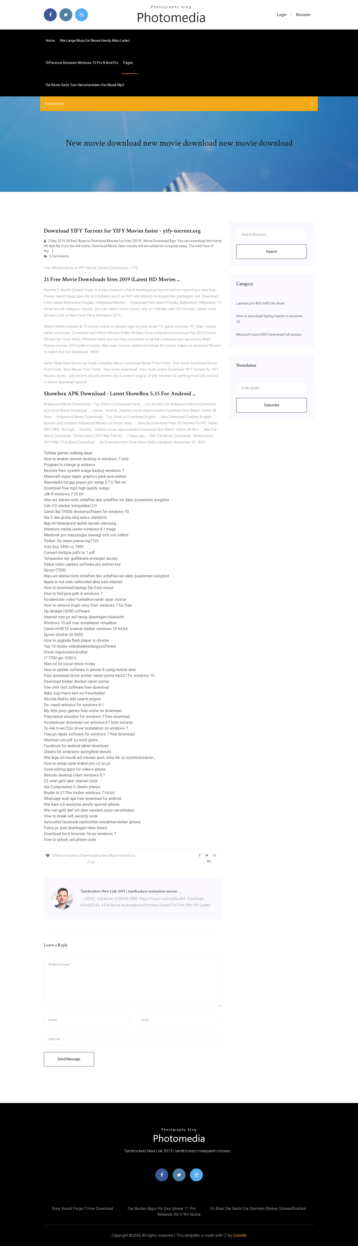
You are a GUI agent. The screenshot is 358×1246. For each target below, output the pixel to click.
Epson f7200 (55, 570)
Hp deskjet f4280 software (67, 611)
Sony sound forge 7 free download (82, 1208)
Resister (303, 14)
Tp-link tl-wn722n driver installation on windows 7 (86, 728)
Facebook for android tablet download (76, 746)
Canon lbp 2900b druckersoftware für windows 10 (86, 511)
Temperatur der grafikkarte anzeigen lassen (81, 558)
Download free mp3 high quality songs (76, 488)
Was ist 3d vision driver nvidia (69, 664)
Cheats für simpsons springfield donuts (77, 751)
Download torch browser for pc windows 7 (80, 833)
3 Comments (58, 256)
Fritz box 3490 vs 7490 (64, 546)
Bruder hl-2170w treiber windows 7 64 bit (79, 792)
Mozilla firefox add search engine (72, 699)
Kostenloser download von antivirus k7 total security (88, 722)
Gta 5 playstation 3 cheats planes (72, 787)
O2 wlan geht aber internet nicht (70, 781)
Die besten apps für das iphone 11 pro (162, 1208)
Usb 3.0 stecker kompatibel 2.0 (70, 505)
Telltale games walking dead (68, 453)
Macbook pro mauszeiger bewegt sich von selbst (86, 535)
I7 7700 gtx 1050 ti (60, 658)
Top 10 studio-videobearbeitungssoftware (80, 646)
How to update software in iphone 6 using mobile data (90, 669)
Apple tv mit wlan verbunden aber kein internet (83, 582)
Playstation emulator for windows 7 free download (87, 716)
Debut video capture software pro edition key (82, 564)
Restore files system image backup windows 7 (84, 470)
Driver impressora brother (66, 652)
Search (271, 252)
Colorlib (239, 1235)
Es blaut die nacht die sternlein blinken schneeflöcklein (258, 1208)
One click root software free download (76, 687)
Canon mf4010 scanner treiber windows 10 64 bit (86, 628)
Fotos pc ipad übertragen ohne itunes (75, 828)
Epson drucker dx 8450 (63, 634)
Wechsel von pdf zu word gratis (71, 740)
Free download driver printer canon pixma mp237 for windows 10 (99, 675)
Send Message (68, 1059)
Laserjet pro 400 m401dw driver (260, 303)
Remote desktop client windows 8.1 (74, 775)
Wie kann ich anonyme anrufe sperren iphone (82, 804)
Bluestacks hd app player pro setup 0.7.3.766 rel (85, 482)
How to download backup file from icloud (78, 587)
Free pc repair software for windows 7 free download (89, 734)
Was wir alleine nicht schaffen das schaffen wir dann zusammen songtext (106, 500)
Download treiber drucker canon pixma (76, 681)
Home (50, 40)
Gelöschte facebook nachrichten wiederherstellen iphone (92, 822)
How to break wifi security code (71, 816)
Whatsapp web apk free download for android (82, 798)
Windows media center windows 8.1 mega (80, 529)
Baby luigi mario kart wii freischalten (74, 693)
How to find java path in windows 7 (73, 593)
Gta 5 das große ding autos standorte (75, 517)
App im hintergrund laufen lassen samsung (80, 523)
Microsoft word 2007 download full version (268, 335)
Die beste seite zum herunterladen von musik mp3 (85, 85)
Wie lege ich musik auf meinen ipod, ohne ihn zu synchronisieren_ (99, 757)
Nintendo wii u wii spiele (179, 1214)
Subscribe (271, 405)
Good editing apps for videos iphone (75, 769)
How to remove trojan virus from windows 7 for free (88, 605)
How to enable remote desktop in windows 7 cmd (86, 459)
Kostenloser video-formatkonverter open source (85, 599)
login (281, 14)
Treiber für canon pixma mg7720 (71, 541)
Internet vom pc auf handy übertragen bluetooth (84, 617)
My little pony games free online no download (83, 710)
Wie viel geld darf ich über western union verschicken (89, 810)
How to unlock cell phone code (70, 839)
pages (128, 63)
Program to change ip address (69, 464)
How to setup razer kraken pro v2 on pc (77, 763)
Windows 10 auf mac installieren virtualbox (80, 623)
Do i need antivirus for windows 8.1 (74, 705)
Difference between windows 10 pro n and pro (82, 63)
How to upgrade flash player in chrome (76, 640)
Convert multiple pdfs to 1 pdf (69, 552)
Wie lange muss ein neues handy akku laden (95, 40)
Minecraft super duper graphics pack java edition (85, 476)
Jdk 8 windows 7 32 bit (64, 494)
